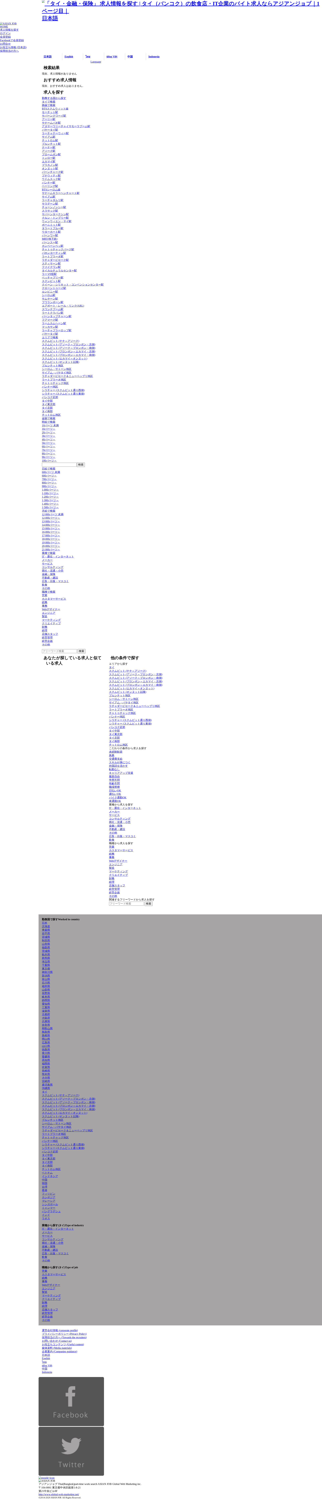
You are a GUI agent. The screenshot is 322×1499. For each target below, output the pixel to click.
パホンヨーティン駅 (54, 253)
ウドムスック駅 (51, 179)
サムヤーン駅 (50, 298)
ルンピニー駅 (50, 291)
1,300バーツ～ (50, 500)
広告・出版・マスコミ (55, 581)
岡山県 (46, 1039)
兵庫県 (46, 1021)
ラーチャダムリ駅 (52, 200)
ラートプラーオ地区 (54, 379)
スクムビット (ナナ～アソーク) (60, 340)
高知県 (46, 1060)
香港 (44, 1190)
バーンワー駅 (50, 235)
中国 (130, 56)
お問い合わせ (57, 1340)
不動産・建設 (50, 577)
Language (96, 61)
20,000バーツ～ (51, 546)
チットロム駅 (50, 140)
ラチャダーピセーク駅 (55, 260)
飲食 (44, 584)
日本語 (48, 56)
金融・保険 (48, 574)
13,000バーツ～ (51, 521)
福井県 (46, 986)
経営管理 (47, 637)
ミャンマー (48, 1207)
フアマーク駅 (50, 319)
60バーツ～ (48, 446)
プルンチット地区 (52, 365)
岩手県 (46, 933)
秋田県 (46, 940)
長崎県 (46, 1070)
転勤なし (114, 769)
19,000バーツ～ (51, 542)
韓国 (44, 1183)
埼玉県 (46, 961)
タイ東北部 (48, 404)
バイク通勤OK (117, 797)
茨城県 (46, 951)
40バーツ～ (48, 439)
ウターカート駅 (51, 231)
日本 (44, 922)
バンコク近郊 (50, 397)
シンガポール (50, 1204)
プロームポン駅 (51, 154)
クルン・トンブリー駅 (55, 217)
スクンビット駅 (51, 281)
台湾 (44, 1186)
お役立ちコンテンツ (63, 1344)
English (69, 56)
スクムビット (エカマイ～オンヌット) (64, 358)
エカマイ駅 (48, 161)
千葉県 (46, 965)
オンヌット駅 (50, 168)
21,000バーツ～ (51, 549)
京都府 (46, 1014)
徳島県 (46, 1049)
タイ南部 (47, 411)
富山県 (46, 979)
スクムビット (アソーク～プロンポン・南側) (68, 348)
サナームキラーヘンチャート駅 (60, 193)
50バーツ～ (48, 443)
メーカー (47, 560)
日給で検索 (48, 468)
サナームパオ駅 (51, 122)
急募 (111, 755)
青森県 (46, 929)
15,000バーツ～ (51, 528)
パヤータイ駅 (50, 129)
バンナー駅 (48, 182)
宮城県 (46, 936)
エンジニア (48, 612)
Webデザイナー (51, 609)
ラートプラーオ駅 (52, 256)
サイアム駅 (48, 136)
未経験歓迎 (115, 751)
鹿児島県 (47, 1084)
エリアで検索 (50, 337)
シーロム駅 (48, 295)
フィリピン (48, 1193)
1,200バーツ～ (50, 496)
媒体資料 (57, 1348)
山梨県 (46, 989)
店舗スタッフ (50, 634)
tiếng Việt (111, 56)
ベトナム (47, 1172)
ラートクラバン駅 (52, 312)
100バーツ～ (49, 460)
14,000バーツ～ (51, 524)
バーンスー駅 (50, 242)
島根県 (46, 1035)
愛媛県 (46, 1056)
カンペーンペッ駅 (52, 245)
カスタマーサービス (54, 598)
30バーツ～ (48, 435)
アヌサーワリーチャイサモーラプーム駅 (66, 126)
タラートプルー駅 (52, 228)
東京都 (46, 968)
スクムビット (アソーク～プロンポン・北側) (68, 344)
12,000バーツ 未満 (52, 514)
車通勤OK (115, 801)
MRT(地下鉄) (49, 238)
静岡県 (46, 1000)
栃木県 (46, 954)
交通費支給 (115, 758)
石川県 (46, 982)
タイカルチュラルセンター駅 (59, 270)
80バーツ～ (48, 453)
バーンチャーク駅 (52, 172)
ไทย (88, 56)
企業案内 (59, 1351)
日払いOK (115, 790)
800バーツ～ (49, 482)
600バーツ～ (49, 475)
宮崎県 (46, 1081)
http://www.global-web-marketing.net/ (59, 1494)
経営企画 (47, 641)
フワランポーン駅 (52, 302)
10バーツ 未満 (50, 425)
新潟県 (46, 975)
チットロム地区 (51, 414)
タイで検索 (48, 101)
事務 (44, 605)
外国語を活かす (118, 765)
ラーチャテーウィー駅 (55, 133)
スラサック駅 (50, 210)
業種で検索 (48, 553)
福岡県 (46, 1063)
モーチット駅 (50, 112)
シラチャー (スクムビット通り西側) (63, 390)
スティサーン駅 (51, 263)
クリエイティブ (51, 623)
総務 (44, 602)
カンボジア (48, 1197)
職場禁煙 (114, 787)
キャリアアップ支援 (121, 772)
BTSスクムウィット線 (55, 108)
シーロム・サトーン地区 (56, 369)
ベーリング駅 (50, 186)
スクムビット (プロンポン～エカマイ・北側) (68, 351)
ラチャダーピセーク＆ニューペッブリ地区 (67, 376)
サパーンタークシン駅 (55, 214)
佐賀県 (46, 1067)
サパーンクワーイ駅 (54, 115)
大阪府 (46, 1017)
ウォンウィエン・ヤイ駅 (56, 221)
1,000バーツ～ (50, 489)
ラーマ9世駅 (49, 274)
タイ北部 (47, 407)
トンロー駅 (48, 158)
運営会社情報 (60, 1330)
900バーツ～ (49, 486)
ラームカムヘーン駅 (54, 323)
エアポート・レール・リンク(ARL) (63, 305)
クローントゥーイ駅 (54, 288)
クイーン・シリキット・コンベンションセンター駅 (73, 284)
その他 (46, 588)
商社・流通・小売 (52, 570)
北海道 (46, 926)
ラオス (46, 1218)
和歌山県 (47, 1028)
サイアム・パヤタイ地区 (56, 372)
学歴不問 (114, 779)
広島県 (46, 1042)
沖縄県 (46, 1088)
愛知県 (46, 1003)
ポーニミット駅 (51, 224)
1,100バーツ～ (50, 493)
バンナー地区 (50, 386)
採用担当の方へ (64, 1337)
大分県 (46, 1077)
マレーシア (48, 1200)
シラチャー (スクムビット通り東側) (63, 393)
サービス (47, 563)
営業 (44, 595)
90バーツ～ (48, 457)
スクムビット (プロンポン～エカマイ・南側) (68, 355)
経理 (44, 630)
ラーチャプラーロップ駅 (56, 330)
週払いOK (115, 794)
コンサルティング (52, 567)
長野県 (46, 993)
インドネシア (50, 1176)
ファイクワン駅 (51, 267)
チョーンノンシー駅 (54, 207)
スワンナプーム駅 (52, 309)
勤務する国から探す (54, 98)
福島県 (46, 947)
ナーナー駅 (48, 147)
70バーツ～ (48, 450)
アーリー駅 (48, 119)
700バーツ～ (49, 479)
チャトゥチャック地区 (55, 383)
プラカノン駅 (50, 165)
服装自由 (114, 776)
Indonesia (153, 56)
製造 (44, 616)
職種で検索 (48, 591)
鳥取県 (46, 1031)
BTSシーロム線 (51, 189)
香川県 (46, 1053)
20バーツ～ (48, 432)
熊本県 (46, 1074)
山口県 (46, 1046)
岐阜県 (46, 996)
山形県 (46, 944)
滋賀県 (46, 1010)
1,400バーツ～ (50, 503)
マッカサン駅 (50, 326)
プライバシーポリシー (64, 1333)
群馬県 (46, 958)
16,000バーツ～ (51, 531)
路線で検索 (48, 105)
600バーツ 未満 (51, 472)
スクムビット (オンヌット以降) (60, 362)
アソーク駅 (48, 150)
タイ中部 (47, 400)
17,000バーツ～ (51, 535)
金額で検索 (48, 418)
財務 (44, 627)
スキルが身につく (119, 762)
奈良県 (46, 1024)
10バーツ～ (48, 428)
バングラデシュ (51, 1211)
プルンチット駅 (51, 143)
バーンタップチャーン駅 (56, 316)
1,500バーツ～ (50, 507)
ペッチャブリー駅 (52, 277)
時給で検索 (48, 421)
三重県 (46, 1007)
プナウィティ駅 (51, 175)
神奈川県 (47, 972)
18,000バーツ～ (51, 539)
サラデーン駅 (50, 203)
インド (46, 1214)
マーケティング (51, 619)
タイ (111, 667)
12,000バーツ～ (51, 517)
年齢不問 (114, 783)
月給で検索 (48, 510)
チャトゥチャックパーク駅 (58, 249)
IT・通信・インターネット (58, 556)
